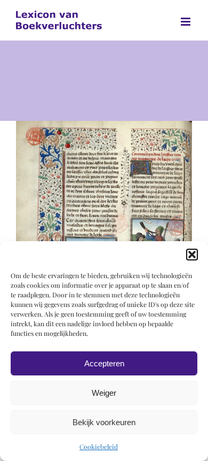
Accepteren (104, 363)
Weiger (104, 392)
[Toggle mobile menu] (186, 21)
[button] (192, 254)
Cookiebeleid (98, 446)
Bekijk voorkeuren (104, 422)
